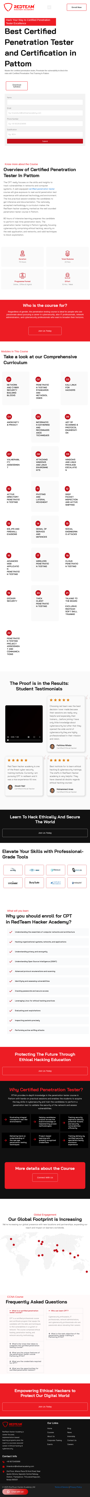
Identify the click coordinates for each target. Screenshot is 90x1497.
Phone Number (12, 119)
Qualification (12, 129)
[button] (49, 7)
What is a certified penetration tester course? (23, 1312)
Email (9, 108)
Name (9, 97)
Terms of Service (62, 1487)
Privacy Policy (76, 1487)
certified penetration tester (42, 189)
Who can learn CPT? (59, 1311)
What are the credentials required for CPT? (25, 1362)
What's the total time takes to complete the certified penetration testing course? (24, 1345)
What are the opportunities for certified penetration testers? (23, 1369)
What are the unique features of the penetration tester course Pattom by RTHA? (24, 1354)
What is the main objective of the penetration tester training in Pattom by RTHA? (64, 1335)
